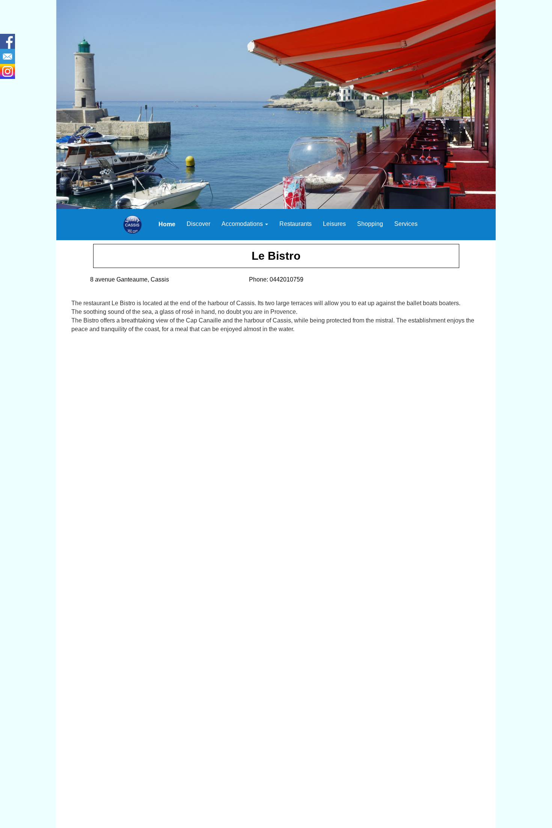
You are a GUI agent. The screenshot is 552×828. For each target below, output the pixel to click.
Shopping (370, 224)
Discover (198, 224)
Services (406, 224)
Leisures (334, 224)
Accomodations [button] (243, 224)
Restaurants (295, 224)
